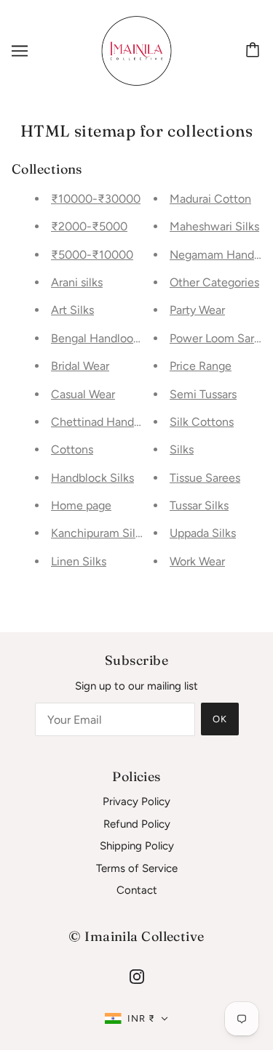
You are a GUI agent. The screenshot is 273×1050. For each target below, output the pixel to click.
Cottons (72, 449)
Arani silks (77, 282)
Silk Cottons (202, 422)
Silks (182, 449)
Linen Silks (78, 561)
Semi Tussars (203, 394)
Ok (220, 719)
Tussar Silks (199, 505)
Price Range (201, 366)
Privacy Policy (136, 801)
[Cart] (255, 50)
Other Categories (214, 282)
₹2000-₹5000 (89, 226)
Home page (81, 505)
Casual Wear (83, 394)
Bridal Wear (80, 366)
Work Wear (197, 561)
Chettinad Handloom (105, 422)
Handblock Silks (92, 478)
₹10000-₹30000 (96, 199)
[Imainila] (136, 50)
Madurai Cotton (210, 199)
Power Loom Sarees (221, 338)
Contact (136, 890)
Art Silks (72, 310)
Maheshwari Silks (214, 226)
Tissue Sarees (205, 478)
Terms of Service (137, 868)
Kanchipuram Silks (98, 533)
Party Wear (197, 310)
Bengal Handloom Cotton (117, 338)
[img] (137, 976)
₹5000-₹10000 (92, 255)
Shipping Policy (137, 845)
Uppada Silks (203, 533)
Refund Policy (136, 824)
